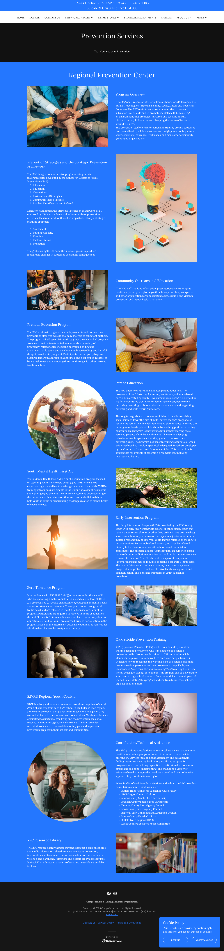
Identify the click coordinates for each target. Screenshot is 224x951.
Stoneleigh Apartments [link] (140, 17)
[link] (109, 893)
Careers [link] (166, 17)
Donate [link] (34, 17)
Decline (175, 940)
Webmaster (112, 914)
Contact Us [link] (52, 17)
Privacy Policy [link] (106, 922)
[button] (79, 17)
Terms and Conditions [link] (128, 922)
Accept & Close (204, 940)
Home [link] (21, 17)
